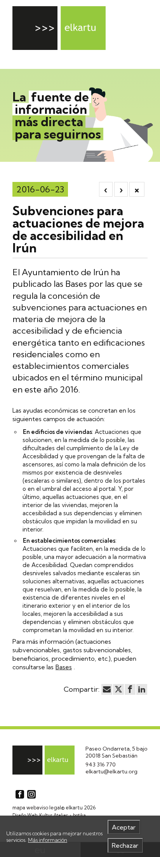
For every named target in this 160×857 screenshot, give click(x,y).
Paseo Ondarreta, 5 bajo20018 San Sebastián (116, 752)
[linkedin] (142, 689)
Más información (47, 840)
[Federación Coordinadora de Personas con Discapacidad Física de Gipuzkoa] (59, 28)
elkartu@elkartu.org (111, 771)
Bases (64, 667)
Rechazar (125, 845)
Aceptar (124, 827)
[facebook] (130, 689)
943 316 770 (100, 764)
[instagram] (31, 794)
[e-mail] (107, 689)
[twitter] (118, 689)
